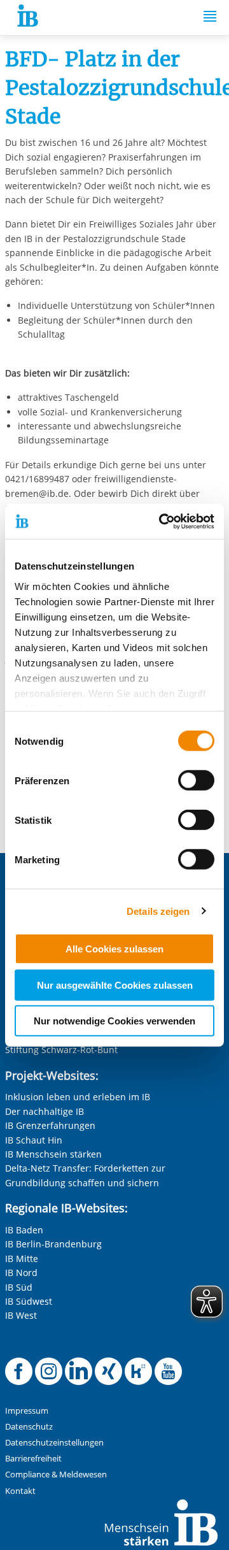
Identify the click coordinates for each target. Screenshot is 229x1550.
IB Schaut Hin (33, 1140)
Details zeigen (158, 910)
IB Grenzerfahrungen (50, 1125)
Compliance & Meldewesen (56, 1474)
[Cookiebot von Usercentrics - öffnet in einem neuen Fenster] (161, 521)
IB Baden (24, 1230)
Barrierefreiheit (33, 1458)
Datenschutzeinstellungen (54, 1442)
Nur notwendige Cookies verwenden (114, 1020)
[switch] (196, 780)
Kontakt (20, 1491)
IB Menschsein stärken (53, 1154)
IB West (21, 1315)
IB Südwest (28, 1301)
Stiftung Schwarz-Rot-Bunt (61, 1050)
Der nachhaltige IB (44, 1111)
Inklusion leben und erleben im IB (77, 1097)
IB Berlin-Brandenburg (53, 1244)
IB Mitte (21, 1258)
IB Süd (18, 1287)
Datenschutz (29, 1426)
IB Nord (21, 1273)
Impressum (26, 1410)
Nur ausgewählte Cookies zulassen (115, 984)
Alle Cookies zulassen (114, 949)
